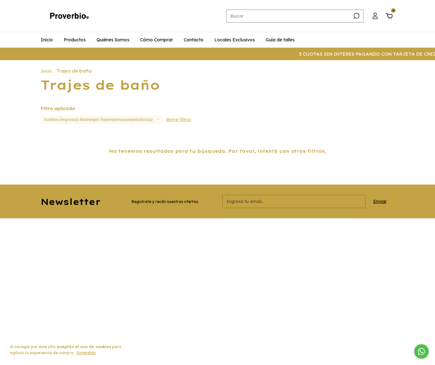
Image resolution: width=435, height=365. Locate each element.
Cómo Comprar (156, 40)
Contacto (193, 40)
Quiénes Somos (112, 40)
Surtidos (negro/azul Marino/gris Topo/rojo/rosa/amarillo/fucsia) (98, 119)
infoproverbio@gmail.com (186, 272)
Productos (75, 40)
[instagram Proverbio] (285, 231)
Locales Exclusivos (234, 40)
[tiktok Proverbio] (307, 231)
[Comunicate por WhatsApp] (421, 351)
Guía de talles (280, 40)
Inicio (47, 40)
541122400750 (175, 244)
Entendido (86, 352)
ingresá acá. (270, 331)
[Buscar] (356, 16)
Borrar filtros (179, 119)
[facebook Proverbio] (296, 231)
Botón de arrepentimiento (308, 331)
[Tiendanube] (374, 331)
